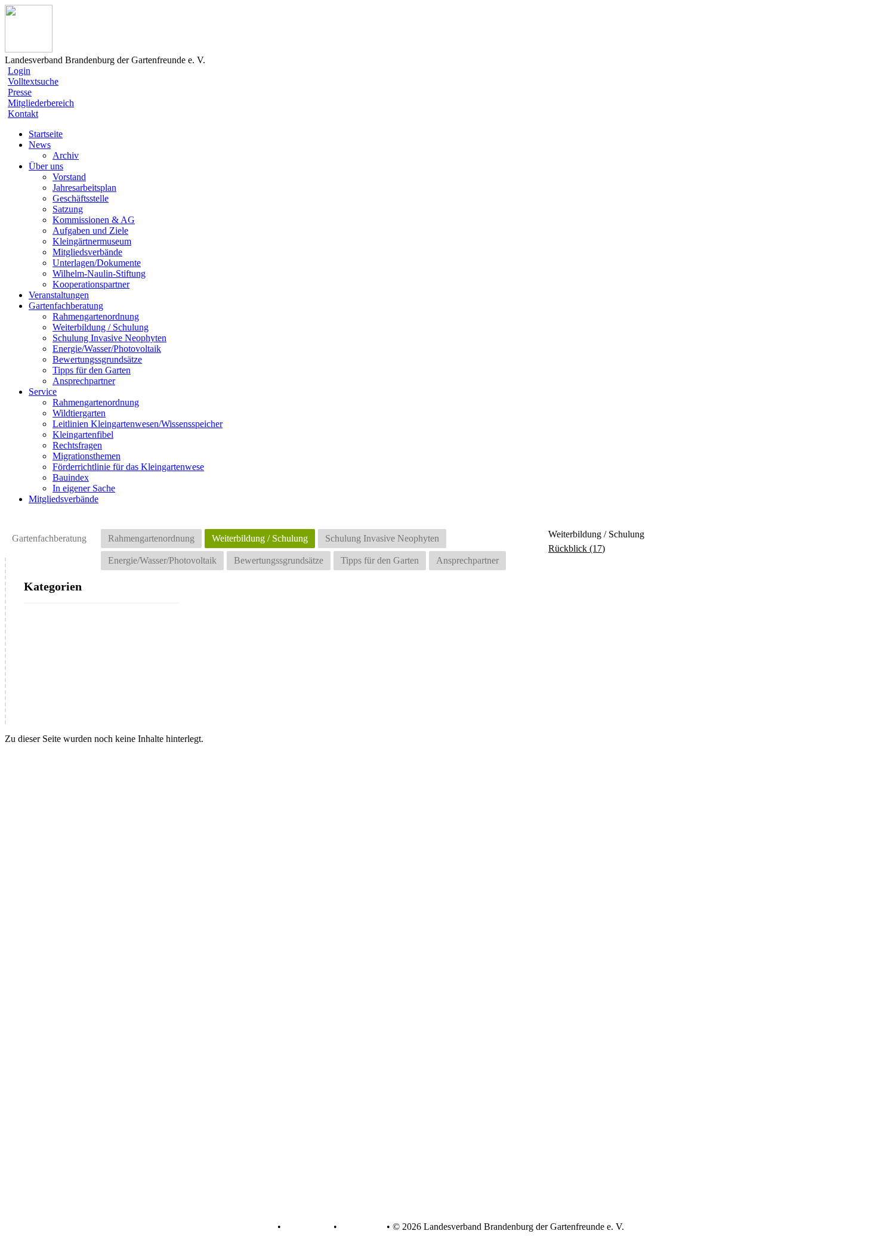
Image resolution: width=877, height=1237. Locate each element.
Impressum (360, 1227)
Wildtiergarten (79, 413)
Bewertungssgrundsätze (97, 359)
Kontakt (23, 114)
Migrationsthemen (87, 456)
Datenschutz (307, 1227)
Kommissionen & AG (94, 220)
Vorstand (69, 177)
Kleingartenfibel (83, 434)
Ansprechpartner (84, 381)
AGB (264, 1227)
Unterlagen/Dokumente (97, 263)
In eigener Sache (84, 488)
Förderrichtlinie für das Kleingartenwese (128, 467)
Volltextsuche (33, 81)
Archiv (66, 155)
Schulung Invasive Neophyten (109, 338)
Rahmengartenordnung (96, 316)
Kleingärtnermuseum (92, 241)
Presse (20, 92)
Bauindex (71, 477)
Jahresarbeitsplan (84, 188)
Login (19, 71)
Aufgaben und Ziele (90, 230)
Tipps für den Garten (92, 370)
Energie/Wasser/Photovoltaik (107, 349)
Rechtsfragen (77, 445)
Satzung (68, 209)
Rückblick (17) (576, 548)
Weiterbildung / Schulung (101, 327)
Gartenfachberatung (49, 538)
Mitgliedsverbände (87, 252)
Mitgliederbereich (41, 103)
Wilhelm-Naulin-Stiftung (99, 273)
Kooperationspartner (91, 284)
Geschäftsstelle (81, 198)
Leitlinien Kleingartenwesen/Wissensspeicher (138, 424)
